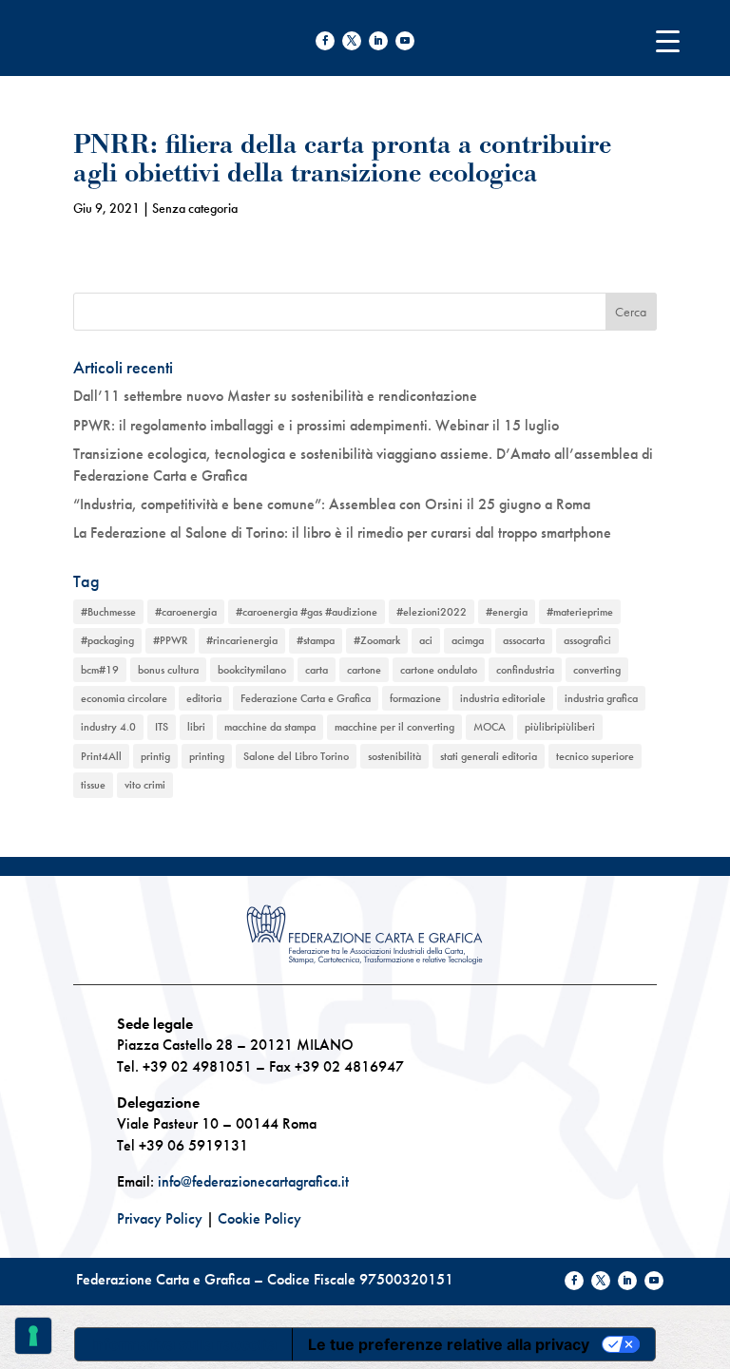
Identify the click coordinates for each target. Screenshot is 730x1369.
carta (316, 669)
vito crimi (145, 784)
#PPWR (170, 640)
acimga (467, 640)
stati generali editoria (488, 756)
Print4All (101, 756)
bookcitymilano (252, 669)
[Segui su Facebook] (325, 40)
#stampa (316, 640)
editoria (203, 698)
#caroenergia (186, 611)
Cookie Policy (259, 1218)
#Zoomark (377, 640)
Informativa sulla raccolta (183, 1344)
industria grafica (601, 698)
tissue (93, 784)
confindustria (525, 669)
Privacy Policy (159, 1218)
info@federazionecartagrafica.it (253, 1181)
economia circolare (124, 698)
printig (155, 756)
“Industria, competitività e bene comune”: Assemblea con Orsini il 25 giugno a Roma (331, 504)
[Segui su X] (351, 40)
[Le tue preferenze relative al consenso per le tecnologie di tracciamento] (33, 1336)
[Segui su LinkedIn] (378, 40)
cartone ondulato (438, 669)
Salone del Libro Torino (296, 756)
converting (597, 669)
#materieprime (580, 611)
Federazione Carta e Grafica (305, 698)
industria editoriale (503, 698)
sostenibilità (394, 756)
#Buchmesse (108, 611)
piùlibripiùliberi (560, 726)
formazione (415, 698)
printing (206, 756)
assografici (587, 640)
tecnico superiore (595, 756)
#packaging (107, 640)
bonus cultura (168, 669)
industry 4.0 (108, 726)
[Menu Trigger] (668, 40)
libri (196, 726)
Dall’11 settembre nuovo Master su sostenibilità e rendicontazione (275, 396)
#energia (507, 611)
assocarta (524, 640)
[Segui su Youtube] (404, 40)
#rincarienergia (242, 640)
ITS (161, 726)
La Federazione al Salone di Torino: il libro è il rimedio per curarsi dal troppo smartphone (342, 532)
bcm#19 (100, 669)
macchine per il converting (394, 726)
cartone (364, 669)
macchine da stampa (270, 726)
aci (425, 640)
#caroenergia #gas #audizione (306, 611)
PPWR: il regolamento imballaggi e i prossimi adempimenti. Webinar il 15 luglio (316, 425)
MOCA (489, 726)
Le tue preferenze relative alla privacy (448, 1344)
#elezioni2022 (431, 611)
